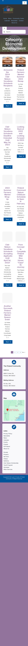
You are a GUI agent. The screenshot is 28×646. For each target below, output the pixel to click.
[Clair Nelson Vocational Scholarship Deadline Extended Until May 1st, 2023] (7, 119)
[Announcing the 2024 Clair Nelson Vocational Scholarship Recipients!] (7, 58)
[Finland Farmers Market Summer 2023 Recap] (21, 58)
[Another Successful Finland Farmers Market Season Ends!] (7, 298)
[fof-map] (14, 400)
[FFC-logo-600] (8, 6)
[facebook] (3, 0)
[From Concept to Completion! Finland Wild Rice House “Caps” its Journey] (21, 237)
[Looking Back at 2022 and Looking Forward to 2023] (21, 119)
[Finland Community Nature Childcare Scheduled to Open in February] (21, 180)
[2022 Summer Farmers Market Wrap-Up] (7, 180)
